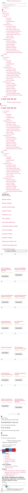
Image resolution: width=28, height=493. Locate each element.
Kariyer (8, 23)
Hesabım (4, 11)
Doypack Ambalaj (11, 26)
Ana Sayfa (6, 15)
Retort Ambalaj (10, 37)
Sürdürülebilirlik (10, 21)
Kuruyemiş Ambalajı (11, 42)
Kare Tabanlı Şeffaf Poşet (13, 29)
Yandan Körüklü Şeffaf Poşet (13, 31)
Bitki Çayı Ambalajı (11, 49)
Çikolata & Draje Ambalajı (13, 51)
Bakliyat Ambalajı (10, 46)
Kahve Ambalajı (10, 44)
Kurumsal (8, 18)
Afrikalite (8, 19)
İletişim (5, 54)
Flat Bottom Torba (11, 28)
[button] (14, 56)
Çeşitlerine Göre (8, 24)
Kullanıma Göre (7, 39)
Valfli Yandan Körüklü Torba (13, 34)
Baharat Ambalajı (10, 41)
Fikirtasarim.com (17, 490)
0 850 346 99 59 (8, 99)
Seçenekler (5, 276)
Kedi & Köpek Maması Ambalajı (14, 52)
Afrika (5, 16)
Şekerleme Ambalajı (11, 47)
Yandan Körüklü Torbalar (12, 33)
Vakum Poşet (9, 36)
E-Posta (4, 482)
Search (4, 2)
